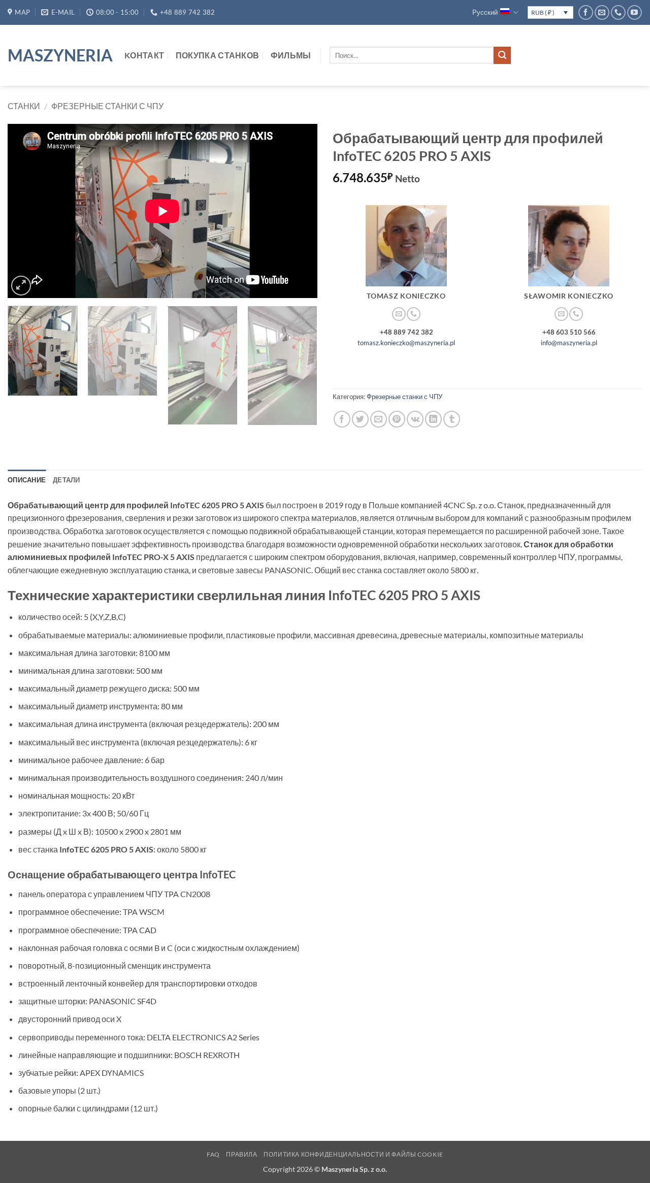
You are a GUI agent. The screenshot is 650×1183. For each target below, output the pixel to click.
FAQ (213, 1154)
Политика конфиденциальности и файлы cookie (353, 1154)
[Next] (298, 210)
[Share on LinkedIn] (433, 419)
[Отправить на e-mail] (602, 12)
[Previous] (26, 210)
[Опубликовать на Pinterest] (396, 419)
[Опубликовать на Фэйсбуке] (342, 419)
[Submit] (502, 55)
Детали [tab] (66, 480)
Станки (24, 106)
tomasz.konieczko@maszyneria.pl (406, 343)
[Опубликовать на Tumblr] (451, 419)
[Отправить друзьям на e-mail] (378, 419)
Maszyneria (58, 55)
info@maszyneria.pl (569, 343)
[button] (21, 285)
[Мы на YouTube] (634, 12)
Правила (241, 1154)
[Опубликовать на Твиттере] (360, 419)
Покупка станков (217, 55)
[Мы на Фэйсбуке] (585, 12)
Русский (485, 12)
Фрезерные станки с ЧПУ (107, 106)
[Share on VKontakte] (415, 419)
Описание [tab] (27, 480)
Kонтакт (144, 55)
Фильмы (291, 55)
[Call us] (618, 12)
